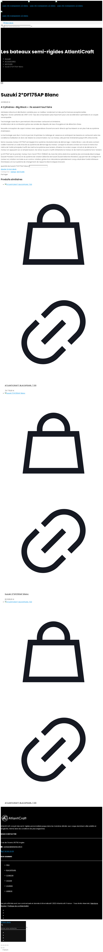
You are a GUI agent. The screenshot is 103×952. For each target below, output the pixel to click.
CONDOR (9, 875)
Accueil (8, 59)
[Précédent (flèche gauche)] (1, 947)
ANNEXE (9, 891)
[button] (51, 950)
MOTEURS (8, 64)
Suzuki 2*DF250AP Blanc (17, 594)
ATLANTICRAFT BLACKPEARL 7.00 (20, 385)
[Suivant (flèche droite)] (3, 947)
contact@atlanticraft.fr (13, 847)
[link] (31, 26)
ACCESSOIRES (10, 61)
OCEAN (9, 881)
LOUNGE (9, 886)
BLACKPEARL (11, 870)
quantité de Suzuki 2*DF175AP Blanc (15, 166)
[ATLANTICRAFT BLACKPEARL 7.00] (53, 184)
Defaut (13, 172)
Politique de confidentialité (18, 906)
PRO (8, 865)
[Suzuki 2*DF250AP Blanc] (53, 393)
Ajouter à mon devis (8, 169)
